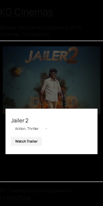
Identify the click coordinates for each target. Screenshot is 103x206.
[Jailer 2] (51, 80)
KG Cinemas (26, 11)
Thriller (33, 128)
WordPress (19, 197)
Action (20, 128)
